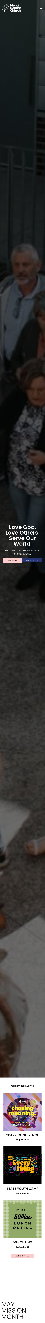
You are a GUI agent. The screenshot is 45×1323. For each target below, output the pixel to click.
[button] (41, 8)
